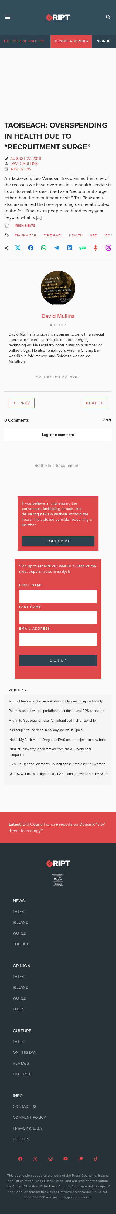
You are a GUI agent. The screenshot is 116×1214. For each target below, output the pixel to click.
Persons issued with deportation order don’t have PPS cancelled (56, 711)
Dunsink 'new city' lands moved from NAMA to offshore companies (50, 752)
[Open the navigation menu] (7, 17)
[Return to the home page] (58, 863)
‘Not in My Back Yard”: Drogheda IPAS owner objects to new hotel (58, 740)
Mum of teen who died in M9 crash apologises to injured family (56, 701)
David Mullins (24, 163)
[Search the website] (108, 17)
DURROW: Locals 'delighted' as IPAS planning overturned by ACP (58, 774)
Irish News (20, 169)
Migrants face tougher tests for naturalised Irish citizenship (52, 720)
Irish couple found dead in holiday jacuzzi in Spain (46, 730)
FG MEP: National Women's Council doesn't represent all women (57, 764)
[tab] (23, 41)
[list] (58, 922)
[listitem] (58, 911)
